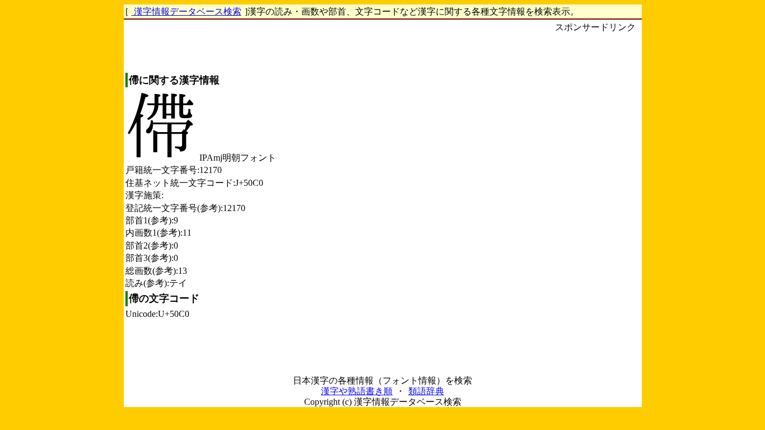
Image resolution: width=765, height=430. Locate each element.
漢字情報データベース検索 (186, 11)
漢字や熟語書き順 (357, 391)
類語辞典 (426, 391)
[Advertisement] (595, 202)
